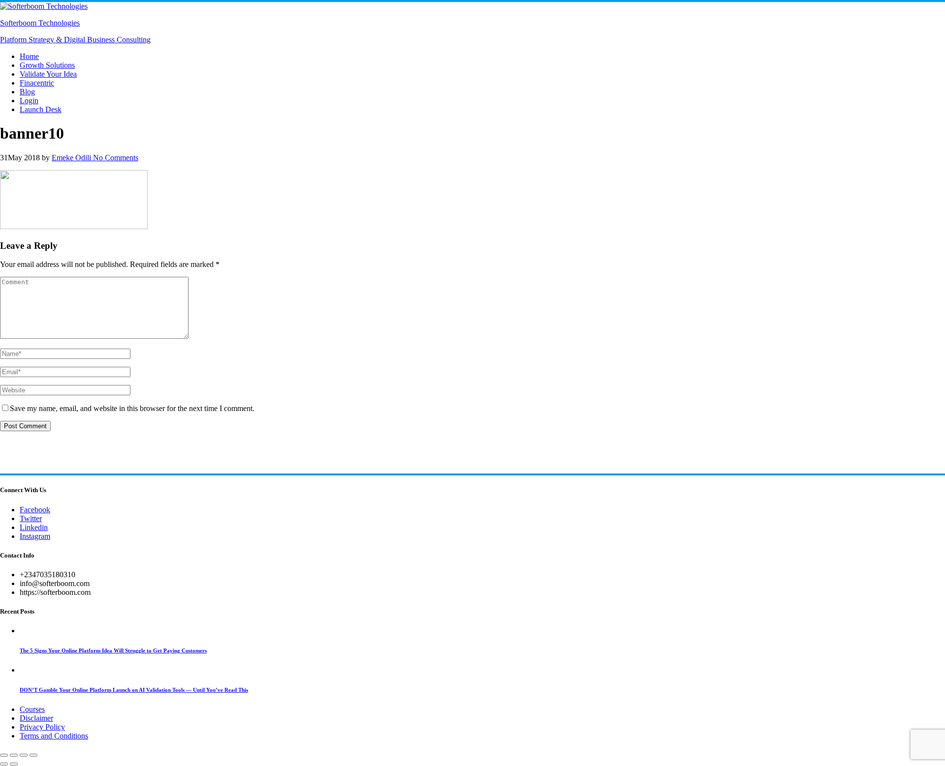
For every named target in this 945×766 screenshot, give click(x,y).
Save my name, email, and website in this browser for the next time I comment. (132, 408)
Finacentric (37, 83)
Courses (32, 709)
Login (29, 100)
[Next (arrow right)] (14, 764)
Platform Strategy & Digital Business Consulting (75, 39)
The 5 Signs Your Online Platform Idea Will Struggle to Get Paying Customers (113, 650)
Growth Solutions (47, 65)
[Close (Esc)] (33, 755)
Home (29, 56)
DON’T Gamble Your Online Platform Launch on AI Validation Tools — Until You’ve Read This (134, 690)
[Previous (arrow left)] (4, 764)
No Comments (114, 157)
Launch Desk (41, 109)
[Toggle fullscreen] (14, 755)
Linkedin (34, 527)
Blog (27, 92)
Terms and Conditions (54, 736)
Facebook (35, 509)
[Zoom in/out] (4, 755)
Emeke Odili (71, 157)
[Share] (24, 755)
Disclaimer (36, 718)
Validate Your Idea (48, 74)
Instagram (35, 536)
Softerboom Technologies (40, 23)
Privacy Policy (42, 727)
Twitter (31, 518)
